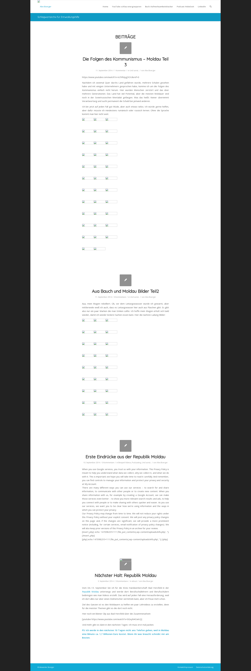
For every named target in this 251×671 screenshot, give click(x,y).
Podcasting (136, 462)
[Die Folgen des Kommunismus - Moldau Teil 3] (125, 48)
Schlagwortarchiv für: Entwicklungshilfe (58, 17)
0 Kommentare (120, 297)
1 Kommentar (120, 70)
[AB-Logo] (44, 6)
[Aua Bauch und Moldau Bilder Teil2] (125, 280)
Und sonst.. (134, 70)
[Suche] (210, 6)
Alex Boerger (150, 70)
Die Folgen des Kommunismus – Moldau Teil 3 (125, 61)
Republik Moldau (90, 591)
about (134, 581)
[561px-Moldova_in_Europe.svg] (125, 564)
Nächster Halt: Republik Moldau (125, 575)
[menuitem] (105, 6)
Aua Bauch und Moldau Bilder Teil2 (125, 291)
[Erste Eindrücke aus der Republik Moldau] (125, 446)
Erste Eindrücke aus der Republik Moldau (125, 456)
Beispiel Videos (124, 462)
